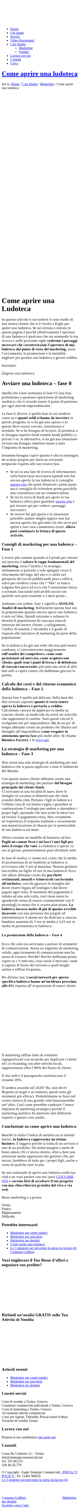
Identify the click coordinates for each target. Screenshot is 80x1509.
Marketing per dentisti (25, 1240)
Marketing (47, 84)
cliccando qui (47, 1437)
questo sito (18, 484)
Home (15, 84)
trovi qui (42, 740)
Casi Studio (30, 84)
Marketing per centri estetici (29, 1233)
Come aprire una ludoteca (40, 73)
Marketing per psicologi (26, 1236)
